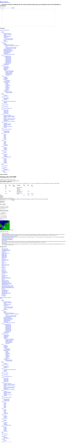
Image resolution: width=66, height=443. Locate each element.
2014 (2, 377)
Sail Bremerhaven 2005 (7, 156)
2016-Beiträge (6, 106)
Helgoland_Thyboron (7, 124)
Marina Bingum (6, 277)
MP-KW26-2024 (8, 57)
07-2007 (5, 417)
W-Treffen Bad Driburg (7, 304)
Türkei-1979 (6, 165)
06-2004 (5, 160)
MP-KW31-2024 (8, 62)
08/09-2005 (5, 424)
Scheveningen (4, 289)
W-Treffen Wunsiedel (7, 52)
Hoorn (4, 271)
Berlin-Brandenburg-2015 (8, 108)
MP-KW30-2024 (8, 61)
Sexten (4, 291)
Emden (4, 267)
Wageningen (8, 358)
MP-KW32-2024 (8, 331)
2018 (2, 100)
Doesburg (5, 79)
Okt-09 (5, 139)
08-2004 (5, 430)
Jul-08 (5, 143)
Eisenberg (5, 76)
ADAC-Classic (6, 305)
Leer (3, 273)
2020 (2, 94)
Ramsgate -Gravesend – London (9, 116)
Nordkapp (5, 167)
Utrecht (7, 357)
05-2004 (5, 159)
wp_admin (13, 179)
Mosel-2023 (7, 75)
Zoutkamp (4, 295)
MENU (1, 298)
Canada (5, 152)
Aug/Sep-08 (6, 144)
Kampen (7, 83)
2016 (2, 105)
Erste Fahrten (6, 78)
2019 (2, 96)
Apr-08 (5, 141)
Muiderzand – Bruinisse (7, 115)
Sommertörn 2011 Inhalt (7, 397)
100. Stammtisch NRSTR (10, 70)
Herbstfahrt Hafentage (9, 92)
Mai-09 (5, 135)
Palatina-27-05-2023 (9, 72)
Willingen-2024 (6, 64)
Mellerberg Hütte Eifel (7, 33)
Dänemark (3, 266)
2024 (2, 55)
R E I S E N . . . (5, 2)
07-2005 (5, 155)
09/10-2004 (5, 431)
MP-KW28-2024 (8, 59)
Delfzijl (4, 262)
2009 (2, 133)
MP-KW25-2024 (8, 56)
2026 (2, 32)
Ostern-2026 (6, 41)
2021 (2, 93)
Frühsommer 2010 (6, 130)
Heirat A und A (6, 364)
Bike (4, 254)
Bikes (4, 256)
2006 (2, 150)
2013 (2, 114)
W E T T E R (5, 231)
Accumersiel (6, 250)
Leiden (3, 274)
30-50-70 (5, 37)
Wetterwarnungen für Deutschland (7, 238)
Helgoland (4, 270)
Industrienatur (6, 68)
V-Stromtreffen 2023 (9, 74)
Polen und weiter (6, 98)
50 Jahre (3, 168)
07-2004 (5, 161)
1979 (2, 164)
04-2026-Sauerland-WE (9, 38)
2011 (2, 128)
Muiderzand (7, 87)
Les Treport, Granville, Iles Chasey (11, 47)
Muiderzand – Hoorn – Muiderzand (9, 121)
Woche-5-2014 (6, 113)
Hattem (7, 351)
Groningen (4, 269)
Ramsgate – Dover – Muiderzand (9, 119)
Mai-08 (5, 410)
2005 (2, 153)
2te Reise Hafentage (7, 82)
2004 (2, 157)
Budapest (5, 102)
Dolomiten (5, 99)
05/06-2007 (5, 148)
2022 (2, 344)
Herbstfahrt (5, 90)
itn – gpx (5, 172)
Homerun (5, 127)
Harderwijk (7, 84)
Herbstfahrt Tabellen (9, 91)
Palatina (5, 35)
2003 (2, 163)
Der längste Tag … (7, 169)
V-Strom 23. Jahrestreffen (8, 34)
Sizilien (5, 40)
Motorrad (5, 280)
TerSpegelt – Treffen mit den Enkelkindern (12, 45)
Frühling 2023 (6, 66)
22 (0, 217)
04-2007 (5, 147)
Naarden (7, 86)
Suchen (1, 7)
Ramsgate (3, 288)
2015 (2, 107)
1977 (2, 166)
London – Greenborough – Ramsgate (9, 118)
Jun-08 (5, 411)
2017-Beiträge (6, 104)
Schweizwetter (4, 243)
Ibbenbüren (5, 437)
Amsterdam (7, 88)
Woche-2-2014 (6, 110)
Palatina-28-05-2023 (9, 73)
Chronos (3, 170)
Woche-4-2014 (6, 112)
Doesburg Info (8, 80)
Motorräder (5, 282)
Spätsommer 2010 (6, 132)
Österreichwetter (4, 240)
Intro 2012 (5, 391)
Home (3, 31)
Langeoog (5, 272)
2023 (2, 65)
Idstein (5, 311)
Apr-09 (5, 134)
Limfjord (5, 125)
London (5, 117)
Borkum (4, 257)
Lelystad (4, 275)
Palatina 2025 (6, 53)
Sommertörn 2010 (6, 131)
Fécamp (3, 268)
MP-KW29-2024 (8, 60)
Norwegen (5, 95)
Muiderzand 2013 (5, 284)
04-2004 (5, 158)
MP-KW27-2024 (8, 58)
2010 (2, 398)
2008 (2, 140)
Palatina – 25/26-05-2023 (10, 71)
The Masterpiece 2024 (7, 324)
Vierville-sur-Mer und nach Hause (11, 48)
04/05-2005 (5, 154)
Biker (4, 255)
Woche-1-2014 (6, 378)
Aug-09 (5, 137)
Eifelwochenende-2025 (7, 317)
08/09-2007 (5, 418)
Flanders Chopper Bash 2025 (8, 50)
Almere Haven (8, 85)
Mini (4, 171)
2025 (2, 42)
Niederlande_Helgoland (7, 123)
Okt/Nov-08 (6, 145)
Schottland (5, 290)
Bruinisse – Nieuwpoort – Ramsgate (9, 384)
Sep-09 (5, 138)
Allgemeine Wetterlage (5, 233)
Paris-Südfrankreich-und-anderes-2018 (10, 101)
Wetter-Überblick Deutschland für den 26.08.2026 (9, 236)
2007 (2, 146)
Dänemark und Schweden (8, 126)
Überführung (6, 77)
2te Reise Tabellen (6, 81)
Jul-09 (5, 136)
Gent (6, 46)
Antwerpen (3, 252)
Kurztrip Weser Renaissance (8, 318)
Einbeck (5, 43)
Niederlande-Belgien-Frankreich (9, 44)
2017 (2, 103)
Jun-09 (5, 404)
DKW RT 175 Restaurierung (8, 39)
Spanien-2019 (6, 97)
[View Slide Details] (28, 26)
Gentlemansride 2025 (7, 51)
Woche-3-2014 (6, 111)
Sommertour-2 (6, 337)
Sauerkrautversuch (7, 67)
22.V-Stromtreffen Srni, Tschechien (9, 54)
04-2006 (5, 151)
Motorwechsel (6, 120)
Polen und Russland (8, 287)
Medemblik (3, 279)
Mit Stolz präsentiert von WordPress (5, 297)
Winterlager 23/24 (6, 63)
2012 (2, 122)
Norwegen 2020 (7, 286)
